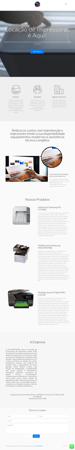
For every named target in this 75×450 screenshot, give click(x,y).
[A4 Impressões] (37, 4)
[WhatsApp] (64, 446)
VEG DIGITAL (39, 446)
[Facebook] (66, 446)
